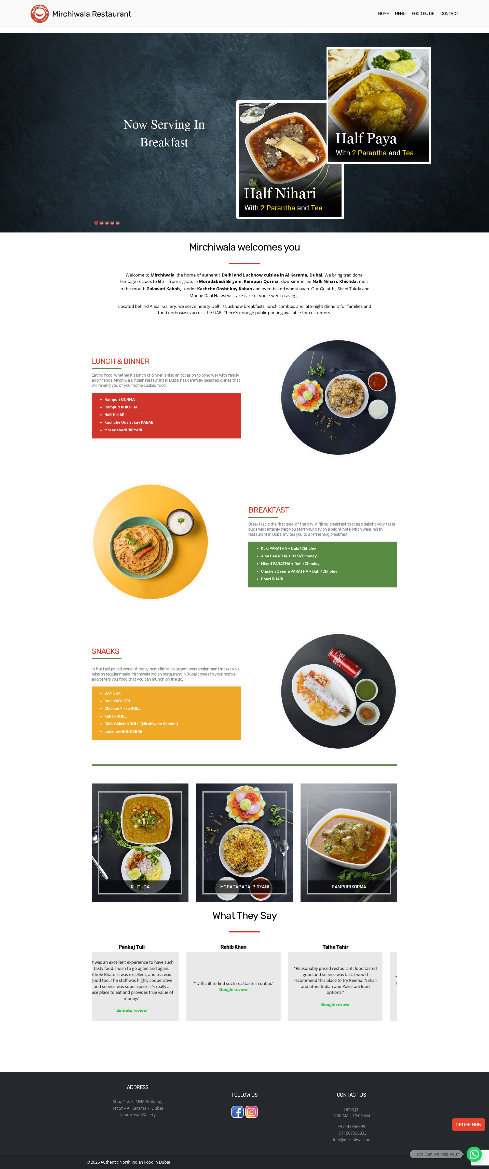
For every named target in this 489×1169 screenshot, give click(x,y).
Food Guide (423, 13)
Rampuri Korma (349, 886)
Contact (449, 13)
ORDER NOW (468, 1127)
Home (383, 13)
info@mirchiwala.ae (351, 1140)
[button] (242, 1032)
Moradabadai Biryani (244, 886)
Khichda (140, 886)
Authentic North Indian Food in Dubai (135, 1162)
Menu (400, 13)
